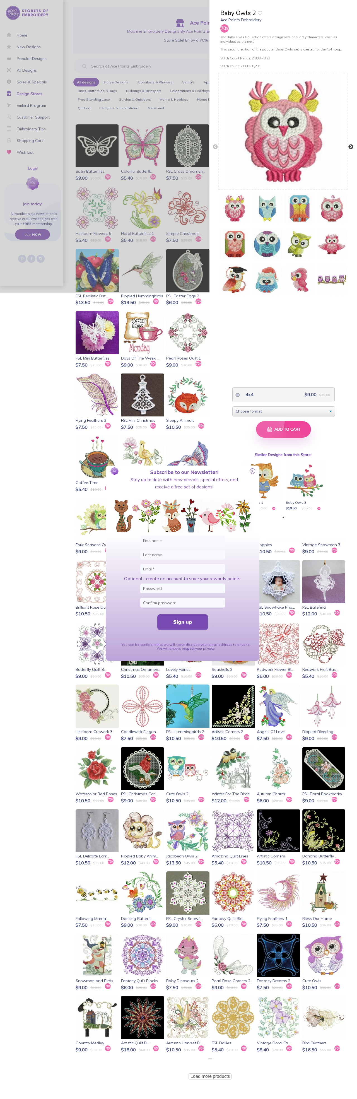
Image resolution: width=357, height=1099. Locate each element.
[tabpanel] (262, 486)
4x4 (249, 394)
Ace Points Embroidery (240, 19)
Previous (215, 147)
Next (351, 147)
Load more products (210, 1076)
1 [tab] (283, 517)
